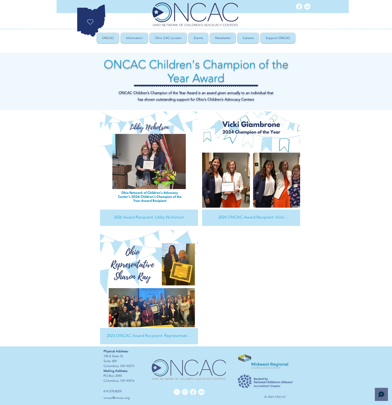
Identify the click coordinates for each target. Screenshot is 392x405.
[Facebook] (299, 6)
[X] (177, 392)
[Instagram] (185, 392)
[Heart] (90, 22)
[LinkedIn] (201, 392)
